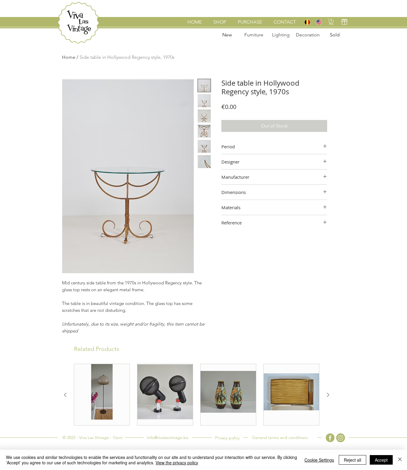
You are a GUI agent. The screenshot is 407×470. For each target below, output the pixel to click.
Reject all (352, 460)
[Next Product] (328, 394)
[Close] (399, 459)
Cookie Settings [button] (319, 460)
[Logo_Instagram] (340, 437)
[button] (331, 22)
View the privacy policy (177, 463)
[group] (197, 394)
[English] (318, 22)
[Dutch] (307, 22)
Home (68, 57)
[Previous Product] (65, 394)
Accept (381, 460)
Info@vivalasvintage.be (168, 437)
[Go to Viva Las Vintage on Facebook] (330, 437)
